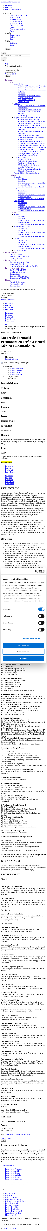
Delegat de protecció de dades (15, 1201)
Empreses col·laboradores (18, 276)
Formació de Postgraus (22, 226)
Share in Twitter (15, 372)
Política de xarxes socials (13, 1211)
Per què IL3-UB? (11, 260)
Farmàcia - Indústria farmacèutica (29, 110)
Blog (11, 39)
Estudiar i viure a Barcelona (19, 256)
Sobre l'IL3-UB (15, 17)
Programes (9, 80)
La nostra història (16, 19)
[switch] (41, 616)
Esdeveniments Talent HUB (19, 278)
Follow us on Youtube (12, 1177)
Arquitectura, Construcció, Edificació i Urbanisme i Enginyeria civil (31, 152)
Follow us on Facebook (13, 1169)
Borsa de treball (15, 274)
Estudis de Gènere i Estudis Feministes (31, 143)
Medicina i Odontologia (26, 100)
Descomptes (9, 321)
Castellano (13, 43)
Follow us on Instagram (13, 1179)
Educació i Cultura (20, 157)
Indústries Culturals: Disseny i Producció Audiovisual (28, 162)
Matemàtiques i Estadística (27, 155)
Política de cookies (11, 1207)
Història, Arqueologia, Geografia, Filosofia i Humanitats (29, 170)
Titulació (13, 213)
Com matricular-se (16, 254)
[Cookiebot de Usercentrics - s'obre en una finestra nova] (34, 571)
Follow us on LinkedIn (13, 1175)
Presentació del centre (17, 282)
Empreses (8, 7)
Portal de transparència (13, 1203)
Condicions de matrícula (13, 1199)
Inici (6, 325)
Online (16, 189)
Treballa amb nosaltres (17, 29)
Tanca (4, 53)
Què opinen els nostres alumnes (20, 262)
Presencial (17, 177)
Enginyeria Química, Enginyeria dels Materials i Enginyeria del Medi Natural (32, 146)
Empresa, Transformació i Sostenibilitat (27, 117)
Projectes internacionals (13, 9)
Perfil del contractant (12, 1205)
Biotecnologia (23, 116)
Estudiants (8, 5)
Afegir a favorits (13, 70)
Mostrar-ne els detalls (31, 639)
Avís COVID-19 (11, 1197)
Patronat (12, 27)
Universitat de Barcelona (18, 15)
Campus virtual (10, 74)
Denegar (23, 658)
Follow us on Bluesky (12, 1173)
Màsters (16, 215)
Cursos (16, 238)
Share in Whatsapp (16, 368)
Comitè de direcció (16, 25)
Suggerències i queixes (13, 1213)
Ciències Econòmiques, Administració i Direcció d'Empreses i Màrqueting (31, 122)
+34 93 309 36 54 (10, 1228)
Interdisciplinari (23, 102)
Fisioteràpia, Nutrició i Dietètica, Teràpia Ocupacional (29, 97)
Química (21, 114)
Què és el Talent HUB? (18, 270)
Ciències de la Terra (25, 139)
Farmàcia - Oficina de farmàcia (29, 112)
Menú (3, 60)
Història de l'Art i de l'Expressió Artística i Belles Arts (29, 166)
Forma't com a (10, 1193)
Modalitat (13, 175)
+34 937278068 (6, 1138)
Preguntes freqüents (16, 258)
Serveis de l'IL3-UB (17, 284)
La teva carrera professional (14, 268)
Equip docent (9, 319)
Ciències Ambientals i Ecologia (29, 119)
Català (12, 45)
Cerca (8, 49)
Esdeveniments (15, 35)
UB (6, 64)
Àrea (11, 82)
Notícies (12, 37)
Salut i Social (18, 84)
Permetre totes (23, 645)
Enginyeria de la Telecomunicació (30, 141)
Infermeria (21, 94)
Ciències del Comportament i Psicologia (32, 86)
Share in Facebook (16, 374)
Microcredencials (20, 250)
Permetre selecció (23, 652)
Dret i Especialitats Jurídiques (28, 135)
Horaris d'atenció (15, 286)
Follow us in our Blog (12, 1171)
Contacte (13, 31)
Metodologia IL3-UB (17, 264)
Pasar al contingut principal (10, 2)
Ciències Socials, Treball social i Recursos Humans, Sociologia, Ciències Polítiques (32, 90)
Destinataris (9, 317)
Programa (8, 315)
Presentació (9, 313)
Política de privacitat (12, 1209)
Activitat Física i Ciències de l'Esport (26, 173)
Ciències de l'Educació (26, 159)
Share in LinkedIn (16, 370)
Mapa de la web (10, 1215)
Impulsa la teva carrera (17, 272)
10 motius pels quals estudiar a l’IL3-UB (24, 266)
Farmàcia (17, 104)
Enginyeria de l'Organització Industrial (31, 149)
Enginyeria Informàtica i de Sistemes (31, 137)
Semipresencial (19, 201)
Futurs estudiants (11, 252)
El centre (8, 280)
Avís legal (8, 1195)
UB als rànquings (16, 21)
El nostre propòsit (16, 23)
